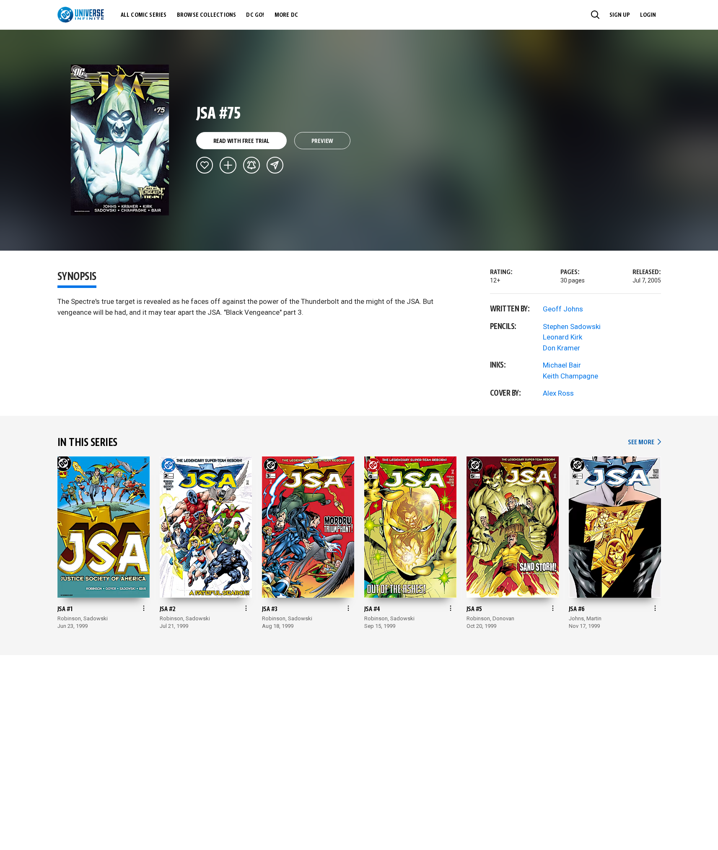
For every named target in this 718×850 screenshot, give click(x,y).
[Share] (275, 165)
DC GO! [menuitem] (255, 15)
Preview (322, 141)
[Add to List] (228, 165)
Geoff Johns (563, 309)
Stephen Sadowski (572, 326)
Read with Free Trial (241, 141)
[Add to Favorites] (204, 165)
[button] (595, 15)
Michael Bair (562, 365)
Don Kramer (561, 348)
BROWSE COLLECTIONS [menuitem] (206, 15)
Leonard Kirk (562, 337)
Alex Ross (558, 393)
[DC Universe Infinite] (80, 14)
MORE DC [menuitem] (286, 15)
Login (648, 15)
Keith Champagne (570, 376)
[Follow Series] (251, 165)
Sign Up (619, 15)
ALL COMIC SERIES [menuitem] (144, 15)
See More (644, 442)
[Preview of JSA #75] (120, 140)
